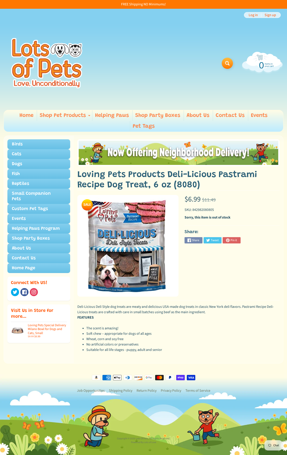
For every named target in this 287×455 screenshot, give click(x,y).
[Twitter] (15, 292)
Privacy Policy (171, 390)
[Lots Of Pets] (47, 63)
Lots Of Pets (142, 438)
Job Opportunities (91, 390)
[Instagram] (34, 292)
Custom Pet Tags (30, 209)
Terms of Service (197, 390)
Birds (17, 144)
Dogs (17, 164)
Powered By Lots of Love (143, 442)
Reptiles (20, 184)
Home (26, 115)
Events (259, 115)
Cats (16, 154)
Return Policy (147, 390)
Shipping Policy (120, 390)
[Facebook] (24, 292)
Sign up (270, 15)
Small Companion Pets (31, 196)
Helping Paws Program (36, 228)
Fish (16, 174)
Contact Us (230, 115)
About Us (198, 115)
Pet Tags (144, 126)
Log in (253, 15)
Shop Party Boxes (157, 115)
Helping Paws (112, 115)
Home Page (23, 268)
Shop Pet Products (65, 117)
